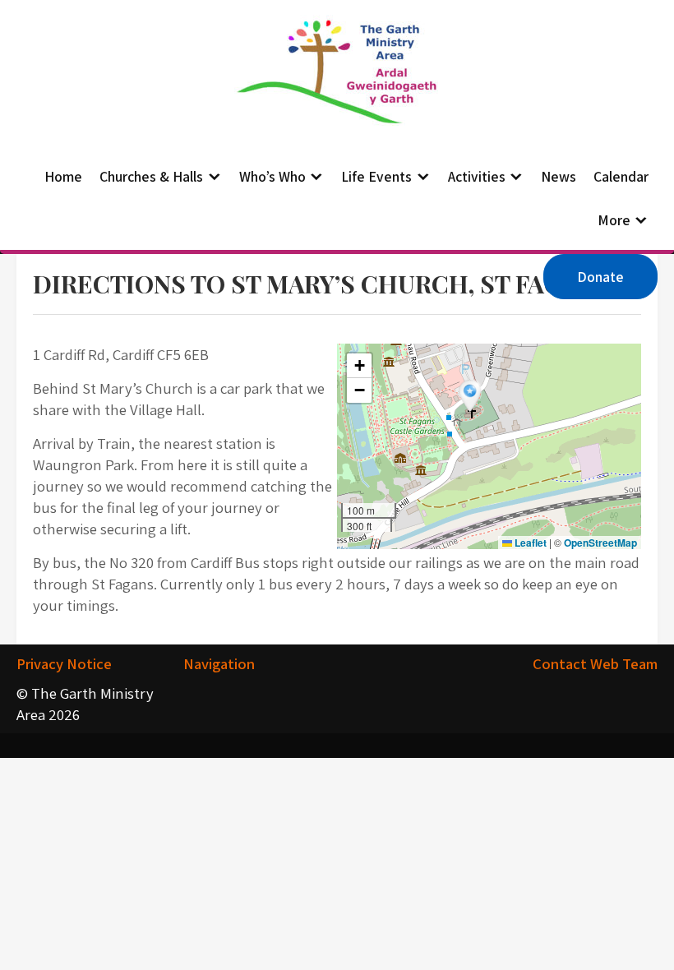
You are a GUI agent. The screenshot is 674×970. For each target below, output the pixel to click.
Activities (476, 176)
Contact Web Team (595, 663)
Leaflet (529, 542)
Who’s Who (272, 176)
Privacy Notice (64, 663)
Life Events (376, 176)
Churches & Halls (151, 176)
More (614, 219)
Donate (600, 276)
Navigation (219, 663)
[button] (472, 398)
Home (63, 176)
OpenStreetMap (600, 542)
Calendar (621, 176)
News (558, 176)
